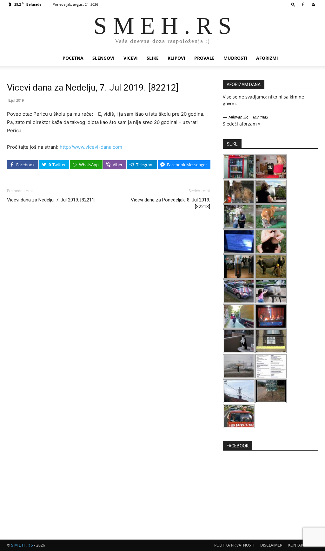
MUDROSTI (235, 58)
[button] (293, 4)
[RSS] (313, 4)
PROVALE (204, 58)
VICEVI (130, 58)
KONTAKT (296, 545)
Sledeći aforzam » (241, 124)
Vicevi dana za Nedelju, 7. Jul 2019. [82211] (51, 200)
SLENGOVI (103, 58)
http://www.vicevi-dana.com (91, 147)
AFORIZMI (267, 58)
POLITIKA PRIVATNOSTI (234, 545)
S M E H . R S (22, 545)
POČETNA (73, 58)
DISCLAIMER (271, 545)
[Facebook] (303, 4)
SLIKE (153, 58)
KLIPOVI (176, 58)
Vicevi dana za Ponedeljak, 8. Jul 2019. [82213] (170, 203)
